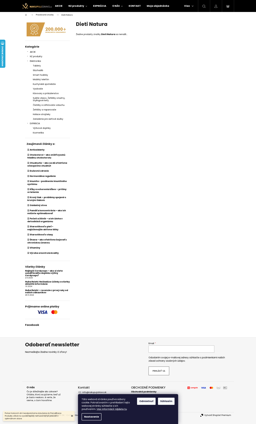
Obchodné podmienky (143, 392)
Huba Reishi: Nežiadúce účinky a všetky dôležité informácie (47, 283)
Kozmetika (38, 132)
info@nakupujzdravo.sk (94, 392)
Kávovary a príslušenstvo (46, 93)
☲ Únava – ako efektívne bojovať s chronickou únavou (47, 241)
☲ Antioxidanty (36, 149)
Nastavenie (91, 416)
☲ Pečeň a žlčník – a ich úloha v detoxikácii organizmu (45, 220)
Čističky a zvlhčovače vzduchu (49, 105)
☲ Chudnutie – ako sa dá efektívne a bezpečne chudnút (47, 164)
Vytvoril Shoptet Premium (217, 415)
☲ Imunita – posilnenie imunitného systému (47, 183)
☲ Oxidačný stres (37, 205)
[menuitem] (58, 6)
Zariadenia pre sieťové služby (48, 118)
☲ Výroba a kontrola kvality (43, 252)
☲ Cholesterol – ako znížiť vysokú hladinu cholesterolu (46, 156)
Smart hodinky (40, 74)
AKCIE (33, 51)
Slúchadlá (38, 70)
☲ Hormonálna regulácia (41, 176)
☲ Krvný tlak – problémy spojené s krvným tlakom (46, 199)
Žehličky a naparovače (44, 109)
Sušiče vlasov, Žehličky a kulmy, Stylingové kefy (49, 99)
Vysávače (38, 88)
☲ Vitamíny (33, 247)
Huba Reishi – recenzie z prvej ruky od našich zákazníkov (46, 291)
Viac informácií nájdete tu (112, 409)
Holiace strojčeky (41, 114)
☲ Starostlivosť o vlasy (40, 234)
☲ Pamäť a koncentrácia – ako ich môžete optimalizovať (46, 212)
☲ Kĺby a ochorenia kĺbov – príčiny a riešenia (47, 191)
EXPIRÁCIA (35, 123)
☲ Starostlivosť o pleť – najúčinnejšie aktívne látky (42, 228)
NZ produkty (36, 56)
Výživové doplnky (42, 128)
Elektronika (35, 61)
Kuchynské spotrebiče (44, 84)
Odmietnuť (146, 401)
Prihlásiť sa (159, 370)
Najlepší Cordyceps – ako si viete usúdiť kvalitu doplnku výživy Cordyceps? (44, 273)
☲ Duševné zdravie (38, 170)
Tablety (37, 65)
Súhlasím (166, 401)
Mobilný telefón (41, 79)
